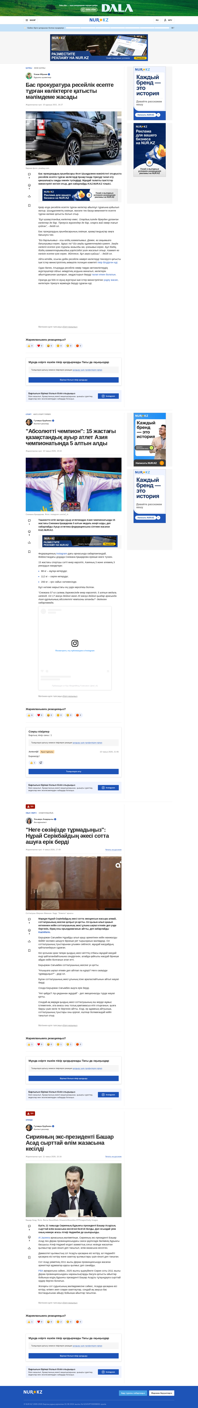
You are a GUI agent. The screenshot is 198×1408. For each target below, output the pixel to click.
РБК (41, 1270)
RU (157, 20)
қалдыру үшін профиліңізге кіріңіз (87, 370)
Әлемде (29, 1120)
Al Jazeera (44, 1237)
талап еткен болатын (104, 274)
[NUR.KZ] (99, 20)
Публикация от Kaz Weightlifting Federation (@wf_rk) (75, 686)
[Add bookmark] (29, 205)
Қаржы (29, 68)
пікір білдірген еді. (108, 262)
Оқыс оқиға (31, 813)
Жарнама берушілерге (161, 1393)
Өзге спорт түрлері (42, 414)
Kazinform (44, 932)
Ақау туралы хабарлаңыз (133, 1393)
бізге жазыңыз (70, 327)
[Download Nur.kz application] (99, 8)
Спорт (28, 414)
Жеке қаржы (39, 68)
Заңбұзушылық (46, 813)
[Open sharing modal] (29, 196)
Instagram (110, 396)
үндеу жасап (111, 280)
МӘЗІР (33, 20)
